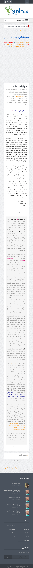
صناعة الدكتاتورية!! (16, 483)
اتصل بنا (27, 533)
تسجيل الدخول (16, 468)
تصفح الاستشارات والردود (22, 42)
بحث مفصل (10, 44)
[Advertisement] (16, 65)
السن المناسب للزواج (19, 427)
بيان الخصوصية (11, 533)
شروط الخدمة (12, 529)
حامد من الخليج (20, 96)
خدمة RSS (26, 540)
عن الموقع (26, 529)
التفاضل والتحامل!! (6, 26)
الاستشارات (26, 536)
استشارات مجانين (14, 423)
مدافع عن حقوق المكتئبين (18, 429)
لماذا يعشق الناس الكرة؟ (15, 497)
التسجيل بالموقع (11, 525)
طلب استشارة (19, 44)
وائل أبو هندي (13, 363)
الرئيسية (27, 525)
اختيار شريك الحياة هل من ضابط (17, 425)
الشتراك (6, 468)
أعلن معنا (13, 536)
